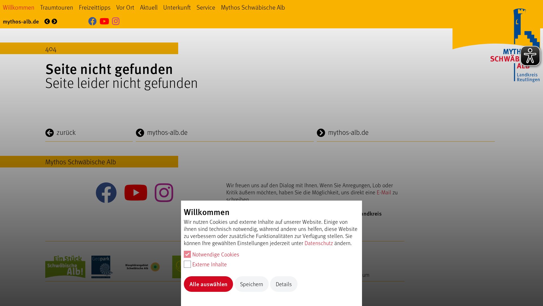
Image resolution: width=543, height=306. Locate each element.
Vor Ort (125, 7)
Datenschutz (319, 243)
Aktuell (149, 7)
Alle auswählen (208, 284)
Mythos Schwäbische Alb (253, 7)
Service (206, 7)
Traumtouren (56, 7)
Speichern (251, 284)
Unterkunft (177, 7)
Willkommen (19, 7)
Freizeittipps (95, 7)
